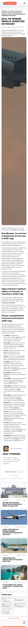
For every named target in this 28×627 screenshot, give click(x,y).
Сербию (14, 230)
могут (5, 352)
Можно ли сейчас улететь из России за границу (12, 12)
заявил (18, 389)
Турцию (22, 230)
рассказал (19, 429)
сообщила (16, 407)
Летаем (11, 11)
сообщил (21, 346)
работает (6, 374)
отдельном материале (8, 302)
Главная (4, 11)
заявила (11, 382)
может (18, 337)
